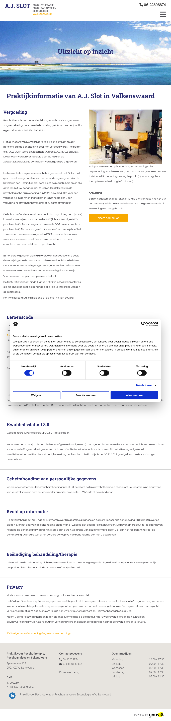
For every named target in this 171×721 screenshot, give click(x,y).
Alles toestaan (134, 395)
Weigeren (36, 395)
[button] (108, 218)
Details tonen (144, 385)
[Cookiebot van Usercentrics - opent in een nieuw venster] (143, 324)
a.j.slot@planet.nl (73, 663)
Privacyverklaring (69, 672)
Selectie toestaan (86, 395)
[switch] (66, 373)
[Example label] (12, 695)
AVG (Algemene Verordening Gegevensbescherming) (38, 633)
